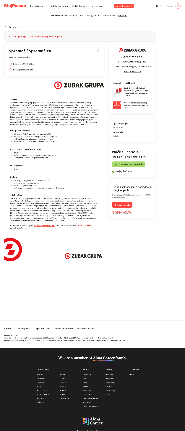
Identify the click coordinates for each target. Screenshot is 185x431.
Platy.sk (63, 394)
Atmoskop (41, 398)
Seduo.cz (63, 383)
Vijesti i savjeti (98, 6)
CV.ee (85, 383)
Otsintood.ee (87, 394)
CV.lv (84, 379)
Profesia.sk (41, 379)
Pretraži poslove (38, 6)
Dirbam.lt (86, 386)
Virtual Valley (110, 390)
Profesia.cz (41, 383)
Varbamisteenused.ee (90, 406)
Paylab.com (64, 398)
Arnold (62, 375)
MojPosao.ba (110, 379)
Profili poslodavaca (59, 6)
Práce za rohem (43, 394)
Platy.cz (63, 390)
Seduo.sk (63, 386)
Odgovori (122, 15)
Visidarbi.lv (87, 390)
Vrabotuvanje (110, 383)
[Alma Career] (92, 421)
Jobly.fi (131, 375)
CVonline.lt (87, 375)
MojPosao (109, 375)
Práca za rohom (43, 390)
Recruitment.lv (88, 402)
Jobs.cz (40, 375)
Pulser (108, 394)
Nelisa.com (41, 402)
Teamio (62, 379)
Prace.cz (40, 386)
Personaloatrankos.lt (90, 398)
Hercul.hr (109, 386)
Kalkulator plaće (79, 6)
